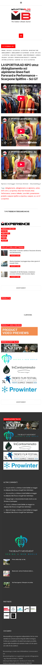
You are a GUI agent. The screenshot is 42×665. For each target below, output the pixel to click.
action (32, 53)
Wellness (4, 240)
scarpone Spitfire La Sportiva (17, 196)
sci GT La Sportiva (29, 60)
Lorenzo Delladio (16, 193)
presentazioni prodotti (22, 57)
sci (22, 60)
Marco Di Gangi (10, 510)
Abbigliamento (6, 53)
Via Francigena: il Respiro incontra (22, 582)
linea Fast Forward (16, 55)
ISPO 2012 (38, 53)
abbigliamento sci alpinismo (20, 53)
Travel (4, 238)
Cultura (4, 231)
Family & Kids (5, 233)
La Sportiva (16, 50)
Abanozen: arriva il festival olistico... (23, 571)
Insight (4, 235)
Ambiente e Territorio (8, 228)
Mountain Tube (33, 50)
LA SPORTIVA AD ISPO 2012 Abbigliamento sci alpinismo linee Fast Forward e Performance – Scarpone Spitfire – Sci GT (19, 72)
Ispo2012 (9, 50)
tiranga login (10, 499)
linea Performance (28, 55)
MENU (21, 3)
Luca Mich (11, 57)
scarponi (17, 60)
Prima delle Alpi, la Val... (19, 559)
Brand (4, 50)
